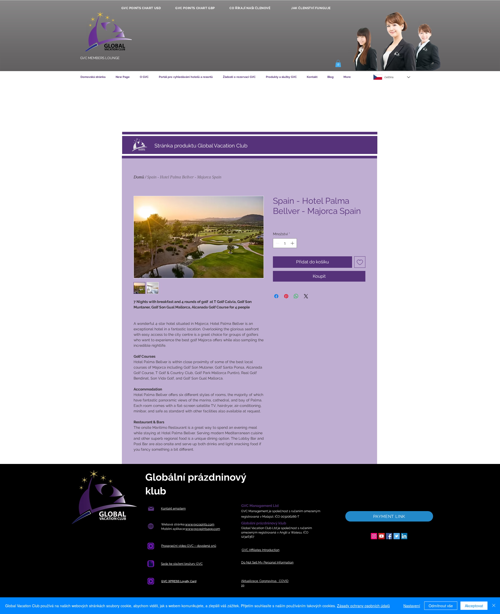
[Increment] (293, 243)
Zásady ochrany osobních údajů (363, 605)
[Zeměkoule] (150, 526)
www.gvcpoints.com (199, 524)
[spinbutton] (285, 243)
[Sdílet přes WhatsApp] (296, 296)
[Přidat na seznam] (360, 262)
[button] (338, 63)
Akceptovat (474, 605)
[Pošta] (151, 508)
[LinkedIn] (404, 536)
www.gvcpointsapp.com (202, 529)
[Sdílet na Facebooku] (276, 296)
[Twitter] (396, 536)
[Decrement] (277, 243)
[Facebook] (389, 536)
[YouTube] (381, 536)
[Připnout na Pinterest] (286, 296)
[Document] (150, 546)
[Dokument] (150, 563)
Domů (139, 177)
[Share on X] (306, 296)
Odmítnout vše (441, 605)
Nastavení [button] (411, 605)
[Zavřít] (494, 605)
